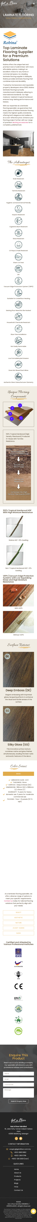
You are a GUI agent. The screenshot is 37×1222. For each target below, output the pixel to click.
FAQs (16, 1187)
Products (17, 1176)
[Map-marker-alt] (20, 1138)
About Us (17, 1173)
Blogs (16, 1183)
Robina (14, 18)
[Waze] (16, 1138)
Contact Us (18, 1190)
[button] (33, 3)
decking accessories (20, 122)
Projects (17, 1180)
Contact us (8, 901)
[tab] (18, 774)
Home (8, 18)
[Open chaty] (33, 1211)
